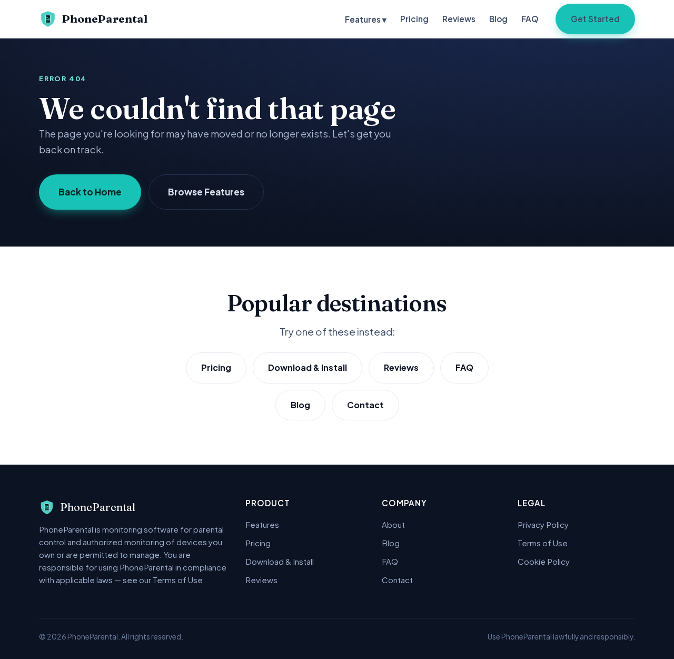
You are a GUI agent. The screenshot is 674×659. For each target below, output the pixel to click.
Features (262, 524)
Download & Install (307, 367)
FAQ (530, 19)
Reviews (458, 19)
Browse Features (206, 192)
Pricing (414, 19)
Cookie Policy (544, 561)
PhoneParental (104, 18)
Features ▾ (365, 19)
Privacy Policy (543, 524)
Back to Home (90, 192)
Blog (498, 19)
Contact (365, 404)
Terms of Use (543, 543)
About (393, 524)
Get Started (595, 19)
